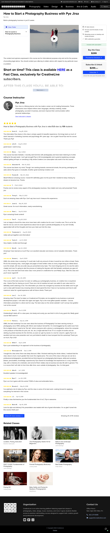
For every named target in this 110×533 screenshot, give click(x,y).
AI (62, 6)
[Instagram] (32, 519)
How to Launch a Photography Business (13, 33)
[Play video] (54, 39)
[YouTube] (24, 519)
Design (55, 6)
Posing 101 (7, 487)
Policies (55, 530)
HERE (61, 69)
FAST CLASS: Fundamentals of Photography (14, 465)
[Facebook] (28, 519)
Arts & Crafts (82, 6)
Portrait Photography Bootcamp (40, 464)
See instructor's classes (23, 116)
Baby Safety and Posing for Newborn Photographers (38, 488)
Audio (93, 6)
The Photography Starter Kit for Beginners (39, 443)
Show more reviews (13, 416)
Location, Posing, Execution (13, 442)
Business (70, 6)
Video (46, 6)
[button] (105, 528)
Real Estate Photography (63, 464)
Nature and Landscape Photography (63, 443)
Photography (34, 6)
